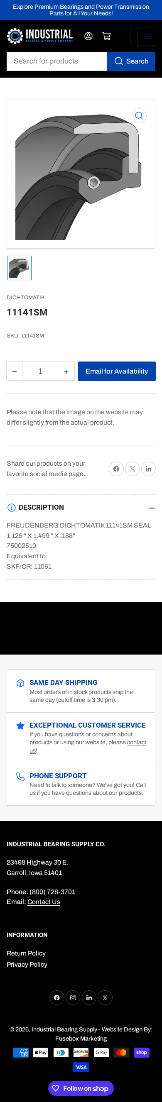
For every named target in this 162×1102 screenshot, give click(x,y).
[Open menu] (146, 36)
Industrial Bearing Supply (64, 1029)
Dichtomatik (26, 297)
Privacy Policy (27, 964)
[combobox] (81, 61)
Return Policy (26, 953)
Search (137, 61)
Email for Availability (117, 371)
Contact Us (43, 901)
